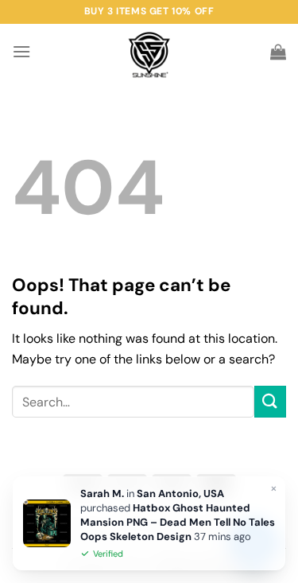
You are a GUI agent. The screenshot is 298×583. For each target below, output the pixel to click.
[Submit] (270, 401)
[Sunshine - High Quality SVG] (149, 52)
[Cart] (278, 51)
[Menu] (21, 51)
